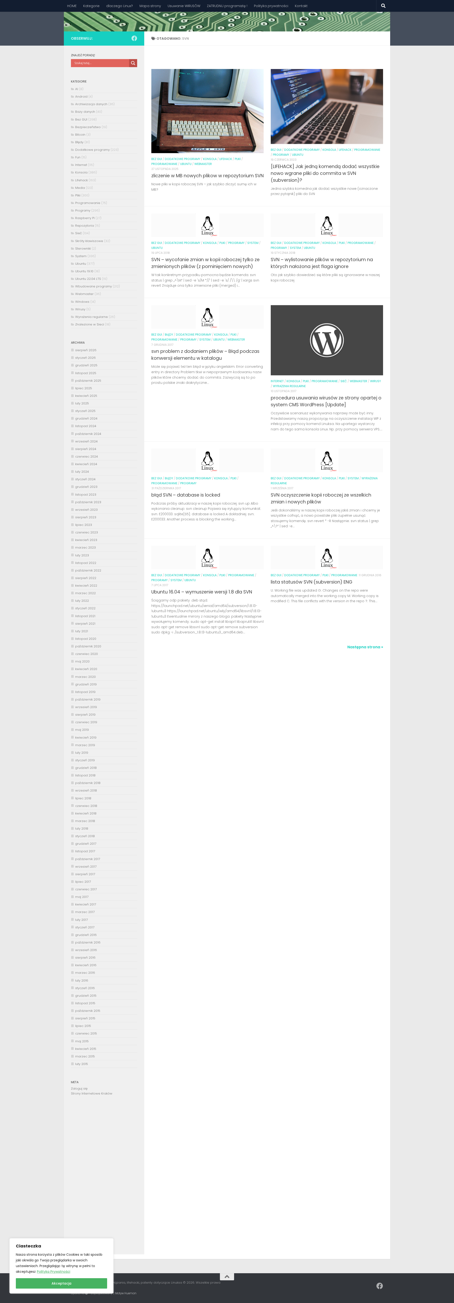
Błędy (169, 335)
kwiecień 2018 (85, 813)
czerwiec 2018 (86, 806)
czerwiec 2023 (86, 532)
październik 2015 (87, 1011)
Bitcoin (80, 134)
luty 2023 (82, 555)
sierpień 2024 (85, 449)
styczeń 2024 (85, 479)
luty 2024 (82, 471)
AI (76, 89)
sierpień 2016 (85, 957)
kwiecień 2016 (85, 965)
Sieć (343, 381)
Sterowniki (83, 248)
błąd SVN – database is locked (185, 495)
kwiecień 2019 (85, 737)
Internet (277, 381)
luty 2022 (82, 600)
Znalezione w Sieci (89, 324)
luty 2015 (81, 1064)
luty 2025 (82, 403)
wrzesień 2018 (86, 790)
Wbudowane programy (93, 286)
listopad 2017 (85, 851)
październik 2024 (88, 434)
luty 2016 (81, 980)
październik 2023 (88, 502)
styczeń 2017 (84, 927)
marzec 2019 (85, 745)
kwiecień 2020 (86, 669)
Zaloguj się (79, 1088)
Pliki (238, 159)
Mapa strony (150, 6)
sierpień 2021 (85, 623)
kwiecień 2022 (86, 585)
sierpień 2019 (85, 714)
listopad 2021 (85, 616)
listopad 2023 (85, 494)
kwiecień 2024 (86, 464)
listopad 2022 (85, 563)
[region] (61, 1266)
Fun (77, 157)
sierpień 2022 (85, 578)
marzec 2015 (85, 1056)
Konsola (210, 159)
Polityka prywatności (271, 6)
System (252, 243)
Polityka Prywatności (53, 1271)
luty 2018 (81, 828)
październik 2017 (87, 859)
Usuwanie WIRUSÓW (184, 6)
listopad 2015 (85, 1003)
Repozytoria (84, 225)
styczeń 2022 (85, 608)
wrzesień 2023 (86, 509)
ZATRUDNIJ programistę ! (227, 6)
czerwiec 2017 (86, 889)
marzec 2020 (85, 677)
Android (81, 96)
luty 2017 (81, 920)
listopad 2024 (85, 426)
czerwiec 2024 (86, 456)
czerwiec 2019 (86, 722)
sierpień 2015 (85, 1018)
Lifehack (225, 159)
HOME (72, 6)
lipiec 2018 (83, 798)
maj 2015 (82, 1041)
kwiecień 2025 (86, 396)
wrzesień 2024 (86, 441)
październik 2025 (88, 380)
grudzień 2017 (85, 843)
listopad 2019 (85, 692)
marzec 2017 (85, 912)
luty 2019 (81, 752)
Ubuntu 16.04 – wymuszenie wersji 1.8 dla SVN (201, 592)
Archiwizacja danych (91, 104)
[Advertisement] (104, 1179)
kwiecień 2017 (85, 904)
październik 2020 (88, 646)
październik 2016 (87, 942)
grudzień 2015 (85, 995)
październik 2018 (87, 783)
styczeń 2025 (85, 411)
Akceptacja (61, 1283)
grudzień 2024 (86, 418)
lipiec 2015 (83, 1026)
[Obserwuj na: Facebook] (134, 38)
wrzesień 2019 (86, 707)
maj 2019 (82, 729)
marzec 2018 (85, 821)
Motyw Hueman (125, 1293)
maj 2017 (81, 897)
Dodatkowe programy (182, 159)
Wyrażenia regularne (289, 386)
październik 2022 (88, 570)
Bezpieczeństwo (88, 127)
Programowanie (164, 164)
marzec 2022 (85, 593)
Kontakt (301, 6)
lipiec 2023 (83, 525)
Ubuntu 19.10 (84, 271)
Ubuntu (186, 164)
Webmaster (203, 164)
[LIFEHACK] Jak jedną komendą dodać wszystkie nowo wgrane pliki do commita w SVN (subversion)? (325, 173)
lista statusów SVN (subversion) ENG (311, 582)
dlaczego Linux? (119, 6)
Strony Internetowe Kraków (91, 1093)
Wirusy (375, 381)
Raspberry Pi (85, 218)
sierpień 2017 (85, 874)
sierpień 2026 (85, 350)
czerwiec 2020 (86, 654)
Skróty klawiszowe (89, 241)
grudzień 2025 (86, 365)
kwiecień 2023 (86, 540)
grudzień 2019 (86, 684)
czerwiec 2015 (86, 1033)
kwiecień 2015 (85, 1049)
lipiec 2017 (83, 881)
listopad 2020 (85, 638)
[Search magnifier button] (133, 63)
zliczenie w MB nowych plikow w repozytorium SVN (207, 176)
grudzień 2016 (86, 935)
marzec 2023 (85, 547)
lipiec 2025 (83, 388)
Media (80, 188)
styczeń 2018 (85, 836)
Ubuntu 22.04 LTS (88, 279)
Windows (82, 301)
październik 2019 (87, 699)
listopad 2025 (85, 373)
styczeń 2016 (85, 988)
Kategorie (91, 6)
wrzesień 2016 (86, 950)
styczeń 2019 (85, 760)
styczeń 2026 (85, 357)
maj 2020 (82, 661)
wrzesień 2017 (85, 866)
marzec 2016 (85, 972)
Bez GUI (156, 159)
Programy (281, 155)
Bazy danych (85, 111)
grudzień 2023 (86, 487)
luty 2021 (81, 631)
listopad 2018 (85, 775)
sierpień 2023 (85, 517)
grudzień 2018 (86, 768)
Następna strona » (365, 647)
